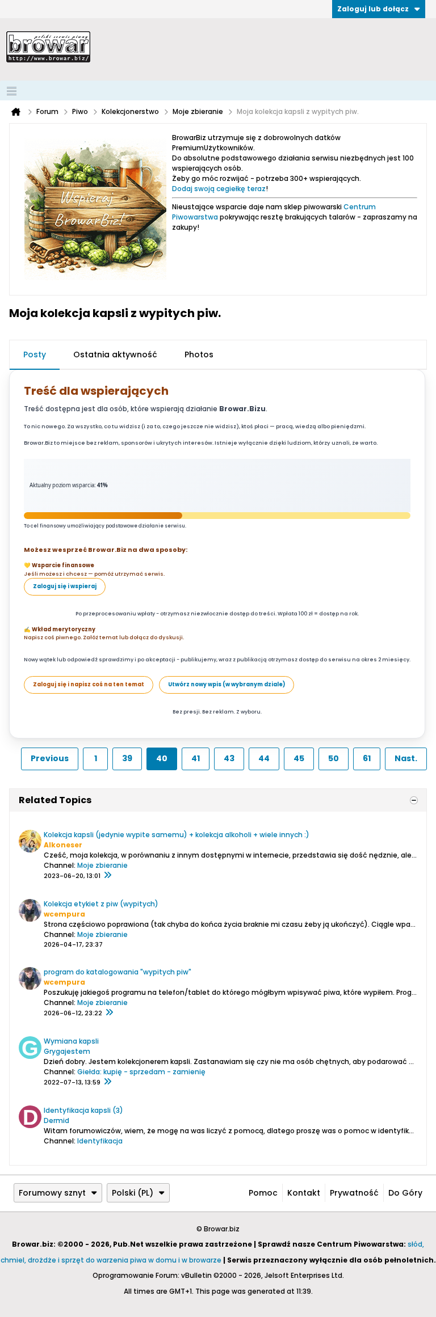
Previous (50, 758)
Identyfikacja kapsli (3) (83, 1110)
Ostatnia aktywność (115, 354)
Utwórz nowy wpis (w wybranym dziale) (226, 684)
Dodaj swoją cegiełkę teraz (219, 188)
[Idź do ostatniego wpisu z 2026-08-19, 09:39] (109, 1013)
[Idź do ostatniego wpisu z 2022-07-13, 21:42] (107, 1082)
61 (367, 758)
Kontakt (303, 1192)
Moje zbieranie (102, 865)
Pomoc (263, 1192)
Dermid (56, 1120)
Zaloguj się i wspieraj (65, 586)
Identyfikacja (100, 1141)
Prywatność (354, 1192)
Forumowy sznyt (52, 1192)
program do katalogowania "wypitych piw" (117, 972)
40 (161, 758)
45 (299, 758)
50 (333, 758)
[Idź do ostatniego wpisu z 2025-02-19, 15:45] (107, 876)
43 (229, 758)
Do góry (405, 1192)
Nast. (406, 758)
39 (127, 758)
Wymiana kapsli (71, 1041)
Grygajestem (67, 1051)
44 (264, 758)
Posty (34, 354)
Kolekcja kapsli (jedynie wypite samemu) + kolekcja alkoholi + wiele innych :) (176, 834)
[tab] (35, 355)
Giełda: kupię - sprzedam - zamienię (141, 1072)
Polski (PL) (132, 1192)
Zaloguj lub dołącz (373, 9)
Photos (199, 354)
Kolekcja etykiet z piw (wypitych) (101, 904)
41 (195, 758)
